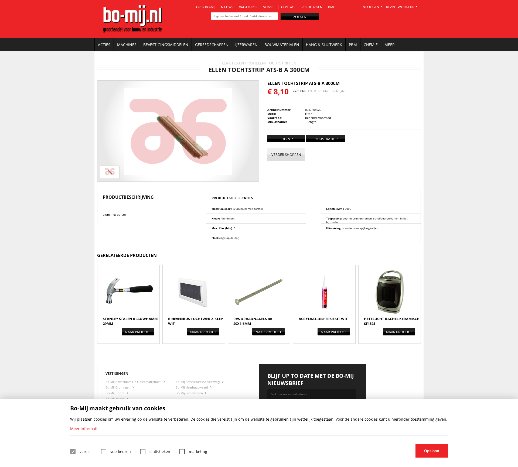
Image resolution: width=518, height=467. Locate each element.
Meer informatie (85, 428)
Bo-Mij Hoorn (115, 393)
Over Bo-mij (205, 7)
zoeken (299, 16)
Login (285, 138)
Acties (104, 44)
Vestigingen (312, 7)
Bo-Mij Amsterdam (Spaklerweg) (198, 382)
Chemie (371, 44)
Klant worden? (400, 6)
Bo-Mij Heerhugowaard (192, 387)
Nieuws (227, 7)
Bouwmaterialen (281, 44)
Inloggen (370, 6)
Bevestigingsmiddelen (165, 44)
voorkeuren (120, 451)
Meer (389, 44)
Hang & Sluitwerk (324, 44)
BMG (332, 7)
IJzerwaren (246, 44)
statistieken (159, 451)
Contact (288, 7)
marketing (198, 451)
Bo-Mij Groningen (118, 387)
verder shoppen (286, 154)
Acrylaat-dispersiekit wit (323, 318)
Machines (127, 44)
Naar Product (138, 331)
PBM (353, 44)
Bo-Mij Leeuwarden (190, 393)
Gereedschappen (212, 44)
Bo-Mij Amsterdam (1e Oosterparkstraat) (133, 382)
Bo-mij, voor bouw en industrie (132, 19)
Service (269, 7)
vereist (86, 451)
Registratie (325, 138)
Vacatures (248, 7)
